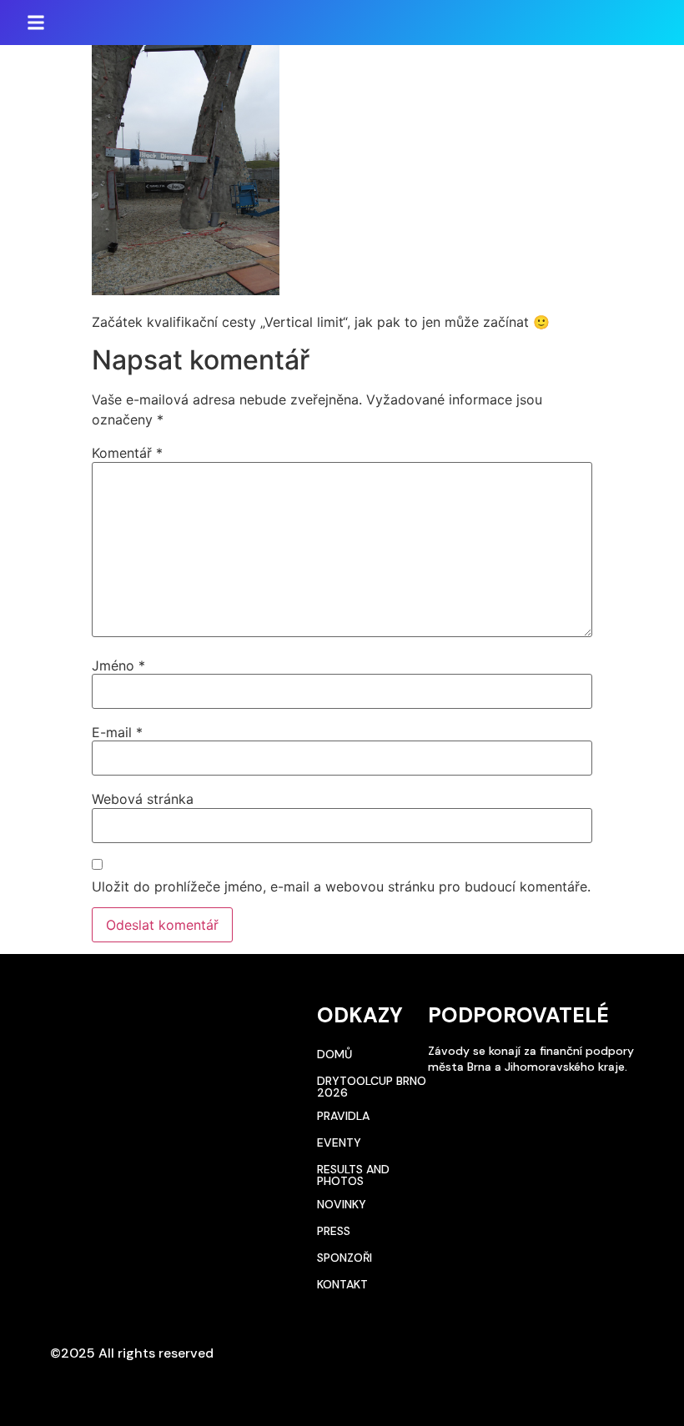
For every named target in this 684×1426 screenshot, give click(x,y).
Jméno (118, 665)
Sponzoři (344, 1257)
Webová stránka (143, 799)
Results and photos (353, 1175)
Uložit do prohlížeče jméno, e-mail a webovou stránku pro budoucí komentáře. (341, 886)
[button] (36, 22)
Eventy (339, 1142)
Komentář (127, 452)
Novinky (341, 1204)
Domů (334, 1054)
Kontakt (342, 1284)
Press (333, 1231)
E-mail (117, 732)
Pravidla (343, 1116)
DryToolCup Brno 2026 (371, 1086)
